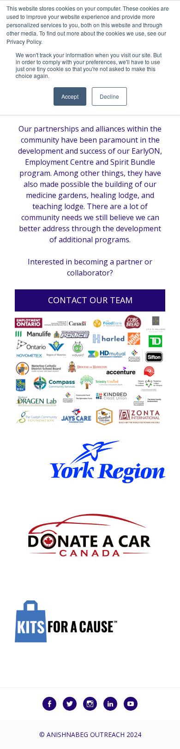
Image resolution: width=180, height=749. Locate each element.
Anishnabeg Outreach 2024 (94, 734)
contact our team (90, 300)
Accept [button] (69, 96)
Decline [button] (109, 96)
